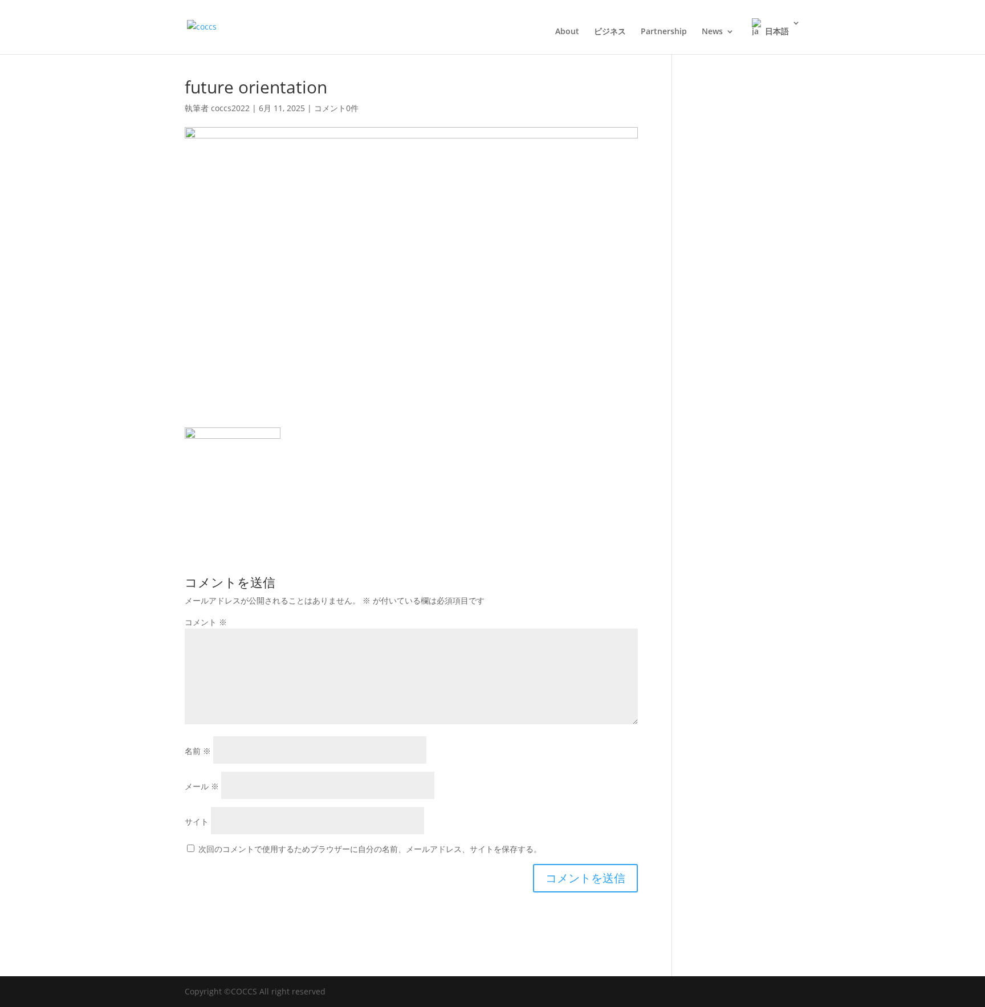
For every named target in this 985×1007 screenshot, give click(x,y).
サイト (197, 821)
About (567, 31)
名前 (198, 750)
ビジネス (610, 31)
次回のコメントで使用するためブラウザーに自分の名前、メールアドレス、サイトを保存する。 (370, 848)
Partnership (664, 31)
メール (202, 786)
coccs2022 (230, 108)
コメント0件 (336, 108)
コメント (206, 622)
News (712, 31)
